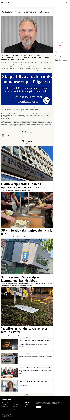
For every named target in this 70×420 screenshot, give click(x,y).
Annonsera (15, 406)
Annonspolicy (5, 412)
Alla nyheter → (27, 394)
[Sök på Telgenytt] (66, 2)
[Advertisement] (61, 25)
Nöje (24, 5)
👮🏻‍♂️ (12, 5)
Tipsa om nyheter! (16, 404)
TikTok (27, 406)
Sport (21, 5)
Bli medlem (38, 407)
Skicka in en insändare (17, 409)
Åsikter (17, 5)
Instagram (27, 404)
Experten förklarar (5, 406)
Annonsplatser (4, 404)
